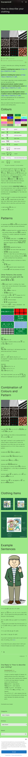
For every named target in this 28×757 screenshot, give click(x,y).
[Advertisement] (14, 22)
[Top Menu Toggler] (25, 2)
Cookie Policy (8, 755)
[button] (26, 739)
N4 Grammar (20, 60)
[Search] (25, 734)
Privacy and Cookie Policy (16, 755)
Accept (14, 752)
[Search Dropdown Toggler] (22, 2)
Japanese (5, 60)
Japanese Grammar (12, 60)
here (14, 640)
